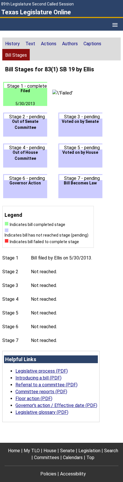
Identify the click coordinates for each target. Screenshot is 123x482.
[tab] (12, 43)
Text (30, 43)
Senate (67, 450)
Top (90, 457)
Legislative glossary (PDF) (41, 412)
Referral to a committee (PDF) (46, 384)
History (12, 43)
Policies (48, 474)
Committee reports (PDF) (41, 391)
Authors (70, 43)
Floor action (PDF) (33, 398)
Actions (48, 43)
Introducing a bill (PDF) (38, 378)
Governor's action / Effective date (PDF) (56, 405)
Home (14, 450)
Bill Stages (16, 55)
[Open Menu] (115, 25)
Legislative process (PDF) (41, 371)
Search (111, 450)
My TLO (32, 450)
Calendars (73, 457)
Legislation (89, 450)
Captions (92, 43)
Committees (46, 457)
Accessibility (73, 474)
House (49, 450)
